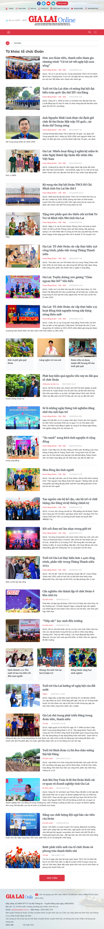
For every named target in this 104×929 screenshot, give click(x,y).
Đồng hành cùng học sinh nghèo (81, 671)
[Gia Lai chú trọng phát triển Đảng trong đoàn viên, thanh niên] (23, 725)
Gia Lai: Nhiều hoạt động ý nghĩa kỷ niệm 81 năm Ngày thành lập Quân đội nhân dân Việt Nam (70, 155)
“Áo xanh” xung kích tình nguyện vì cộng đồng (68, 439)
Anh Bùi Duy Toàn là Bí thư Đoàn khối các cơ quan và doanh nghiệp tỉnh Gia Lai (68, 781)
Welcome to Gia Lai (61, 8)
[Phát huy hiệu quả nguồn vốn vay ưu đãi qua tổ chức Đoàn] (23, 385)
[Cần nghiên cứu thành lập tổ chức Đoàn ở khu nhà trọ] (23, 601)
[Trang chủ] (9, 32)
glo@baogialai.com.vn (20, 909)
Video (11, 8)
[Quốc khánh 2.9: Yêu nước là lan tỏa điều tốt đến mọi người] (19, 657)
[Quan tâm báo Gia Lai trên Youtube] (48, 3)
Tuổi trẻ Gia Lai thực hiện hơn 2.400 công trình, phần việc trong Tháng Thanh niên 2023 (68, 561)
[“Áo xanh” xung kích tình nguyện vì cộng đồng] (23, 447)
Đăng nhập (62, 3)
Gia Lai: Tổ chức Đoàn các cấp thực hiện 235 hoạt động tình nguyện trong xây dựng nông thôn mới (69, 310)
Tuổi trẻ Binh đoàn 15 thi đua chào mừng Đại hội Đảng (68, 752)
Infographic (93, 8)
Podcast (44, 8)
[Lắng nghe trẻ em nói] (51, 347)
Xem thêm (52, 878)
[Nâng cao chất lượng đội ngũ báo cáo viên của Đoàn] (23, 824)
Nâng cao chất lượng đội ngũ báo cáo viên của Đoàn (68, 816)
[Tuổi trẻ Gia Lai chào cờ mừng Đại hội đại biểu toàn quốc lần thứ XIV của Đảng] (23, 98)
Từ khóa (17, 43)
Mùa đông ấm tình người (58, 470)
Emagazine (78, 8)
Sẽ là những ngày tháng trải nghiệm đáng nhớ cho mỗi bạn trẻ (68, 410)
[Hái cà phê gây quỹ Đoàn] (19, 347)
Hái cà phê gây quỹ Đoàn (17, 361)
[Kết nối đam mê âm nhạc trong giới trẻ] (23, 538)
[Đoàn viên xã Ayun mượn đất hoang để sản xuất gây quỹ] (83, 347)
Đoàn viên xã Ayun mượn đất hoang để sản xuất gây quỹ (83, 363)
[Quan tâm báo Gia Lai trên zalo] (44, 3)
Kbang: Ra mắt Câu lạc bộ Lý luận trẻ (50, 671)
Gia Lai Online (19, 896)
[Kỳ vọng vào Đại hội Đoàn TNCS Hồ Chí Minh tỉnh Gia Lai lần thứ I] (23, 194)
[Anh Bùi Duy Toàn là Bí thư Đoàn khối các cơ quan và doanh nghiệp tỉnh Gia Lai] (23, 789)
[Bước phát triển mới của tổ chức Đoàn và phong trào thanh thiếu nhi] (23, 856)
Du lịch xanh (47, 599)
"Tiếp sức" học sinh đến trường (62, 621)
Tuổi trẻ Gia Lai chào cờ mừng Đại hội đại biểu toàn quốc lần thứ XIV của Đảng (68, 90)
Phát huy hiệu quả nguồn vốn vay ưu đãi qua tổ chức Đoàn (70, 377)
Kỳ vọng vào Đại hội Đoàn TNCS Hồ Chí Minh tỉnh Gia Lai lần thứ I (67, 186)
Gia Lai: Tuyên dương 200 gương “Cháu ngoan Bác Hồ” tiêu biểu (67, 279)
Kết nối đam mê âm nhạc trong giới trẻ (66, 528)
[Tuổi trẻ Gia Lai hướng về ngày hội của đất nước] (23, 695)
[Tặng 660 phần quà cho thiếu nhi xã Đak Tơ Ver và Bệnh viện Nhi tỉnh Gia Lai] (23, 223)
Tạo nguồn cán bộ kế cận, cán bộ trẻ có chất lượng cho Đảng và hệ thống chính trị (69, 501)
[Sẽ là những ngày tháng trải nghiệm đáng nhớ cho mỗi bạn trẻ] (23, 417)
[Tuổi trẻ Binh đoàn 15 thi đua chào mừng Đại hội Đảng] (23, 759)
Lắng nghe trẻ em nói (50, 360)
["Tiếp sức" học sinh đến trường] (23, 630)
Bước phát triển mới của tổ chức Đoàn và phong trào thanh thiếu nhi (67, 849)
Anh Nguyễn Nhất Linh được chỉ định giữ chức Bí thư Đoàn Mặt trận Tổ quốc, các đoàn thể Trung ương (68, 121)
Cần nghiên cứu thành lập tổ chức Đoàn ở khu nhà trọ (68, 593)
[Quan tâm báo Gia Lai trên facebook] (39, 3)
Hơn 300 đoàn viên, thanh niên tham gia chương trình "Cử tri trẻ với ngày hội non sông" (68, 61)
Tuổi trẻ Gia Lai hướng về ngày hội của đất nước (68, 687)
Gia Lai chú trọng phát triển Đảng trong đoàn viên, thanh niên (67, 717)
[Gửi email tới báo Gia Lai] (53, 3)
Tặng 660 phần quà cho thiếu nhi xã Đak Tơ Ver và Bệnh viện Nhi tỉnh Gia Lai (69, 216)
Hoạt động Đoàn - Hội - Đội (54, 70)
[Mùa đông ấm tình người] (23, 479)
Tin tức (45, 723)
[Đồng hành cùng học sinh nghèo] (83, 657)
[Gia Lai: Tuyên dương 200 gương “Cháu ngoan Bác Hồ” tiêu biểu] (23, 286)
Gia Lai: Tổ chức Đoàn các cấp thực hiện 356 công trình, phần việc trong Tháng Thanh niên (69, 250)
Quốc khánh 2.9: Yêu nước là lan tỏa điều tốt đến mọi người (19, 673)
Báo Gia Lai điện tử (52, 20)
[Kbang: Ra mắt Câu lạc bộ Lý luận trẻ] (51, 657)
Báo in (33, 8)
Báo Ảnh (22, 8)
